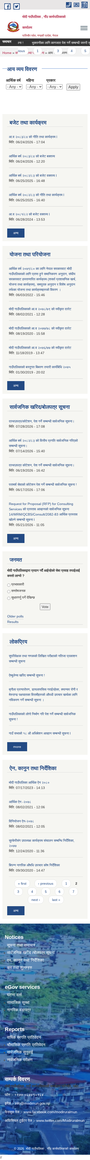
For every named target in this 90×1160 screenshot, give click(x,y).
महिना (30, 80)
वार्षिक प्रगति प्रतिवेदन (24, 1037)
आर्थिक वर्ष (13, 80)
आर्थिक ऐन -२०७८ (20, 802)
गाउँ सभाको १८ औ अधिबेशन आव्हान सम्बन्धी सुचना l (40, 733)
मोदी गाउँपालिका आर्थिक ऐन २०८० (29, 782)
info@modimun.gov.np (32, 1103)
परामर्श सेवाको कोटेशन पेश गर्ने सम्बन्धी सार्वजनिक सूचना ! (43, 484)
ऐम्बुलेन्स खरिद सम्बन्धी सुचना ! (27, 675)
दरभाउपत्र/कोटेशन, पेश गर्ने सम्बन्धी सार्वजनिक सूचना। (41, 421)
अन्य (15, 233)
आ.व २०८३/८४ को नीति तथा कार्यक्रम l (33, 137)
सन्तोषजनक (18, 591)
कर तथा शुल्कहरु (19, 967)
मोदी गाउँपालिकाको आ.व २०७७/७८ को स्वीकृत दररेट (40, 328)
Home (7, 53)
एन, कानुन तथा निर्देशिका (25, 960)
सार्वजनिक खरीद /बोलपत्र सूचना (31, 952)
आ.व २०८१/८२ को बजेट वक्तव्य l (29, 214)
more (17, 747)
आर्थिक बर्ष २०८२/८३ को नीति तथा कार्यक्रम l (36, 195)
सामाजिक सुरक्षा (18, 1002)
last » (56, 900)
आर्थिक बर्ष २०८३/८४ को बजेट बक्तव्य (32, 156)
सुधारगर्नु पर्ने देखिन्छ (23, 597)
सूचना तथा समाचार (21, 945)
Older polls (15, 616)
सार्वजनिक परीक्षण (19, 1060)
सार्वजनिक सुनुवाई (20, 1052)
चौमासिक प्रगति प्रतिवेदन (26, 1045)
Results (12, 622)
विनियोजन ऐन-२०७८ (21, 821)
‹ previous (45, 883)
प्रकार (50, 80)
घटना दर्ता (14, 995)
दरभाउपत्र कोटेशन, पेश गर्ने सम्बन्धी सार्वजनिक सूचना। (41, 465)
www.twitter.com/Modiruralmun (60, 1120)
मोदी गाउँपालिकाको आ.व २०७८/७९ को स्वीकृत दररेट (40, 309)
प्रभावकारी (17, 584)
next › (35, 900)
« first (22, 883)
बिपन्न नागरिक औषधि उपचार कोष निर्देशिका (34, 865)
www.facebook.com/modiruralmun (50, 1112)
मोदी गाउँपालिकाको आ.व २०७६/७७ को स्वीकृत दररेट (40, 348)
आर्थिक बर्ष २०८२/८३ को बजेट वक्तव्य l (33, 175)
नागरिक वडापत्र (19, 1010)
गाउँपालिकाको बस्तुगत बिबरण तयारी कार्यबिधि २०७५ (40, 367)
